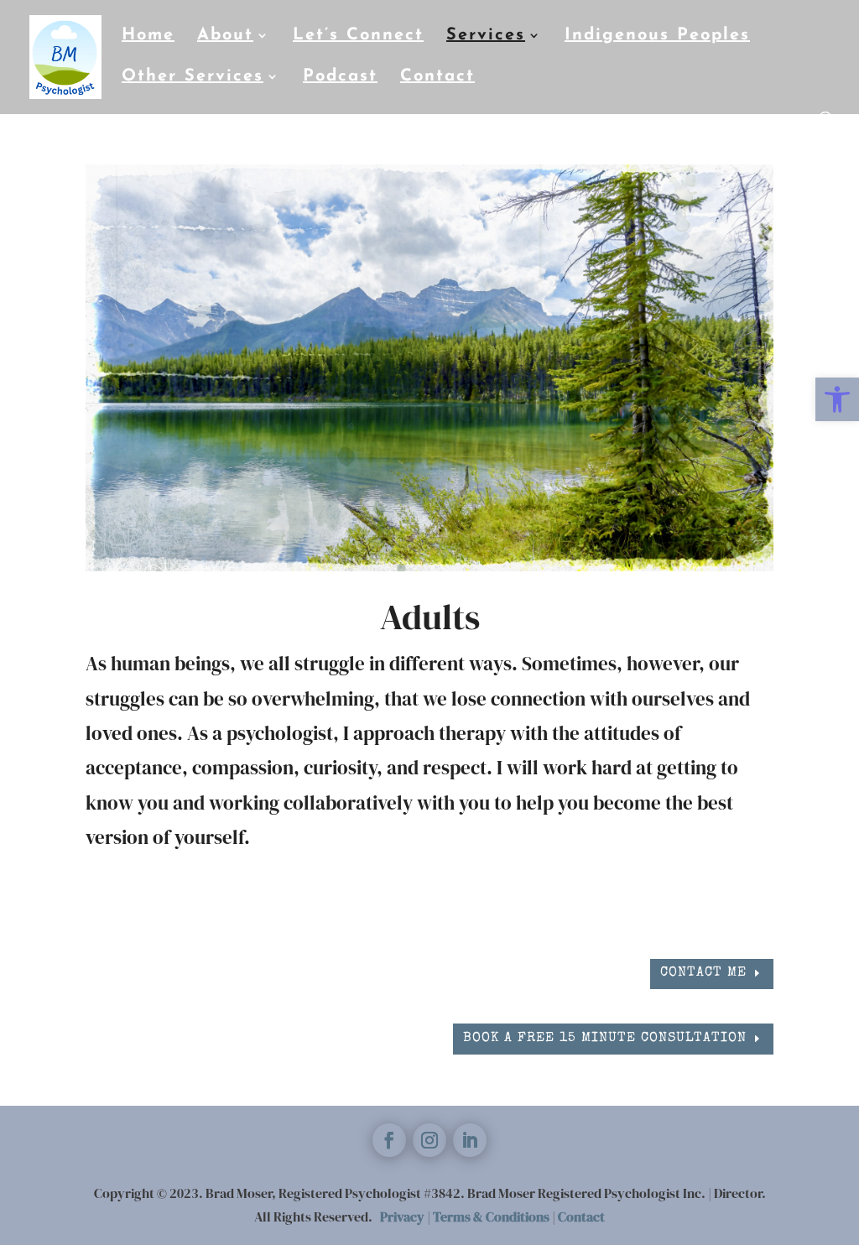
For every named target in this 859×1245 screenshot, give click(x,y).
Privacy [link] (402, 1216)
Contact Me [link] (703, 973)
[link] (837, 399)
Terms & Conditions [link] (491, 1216)
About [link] (225, 36)
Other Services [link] (192, 77)
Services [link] (485, 36)
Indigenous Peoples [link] (657, 36)
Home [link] (148, 36)
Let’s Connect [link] (358, 36)
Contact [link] (437, 77)
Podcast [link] (340, 77)
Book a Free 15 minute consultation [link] (605, 1038)
